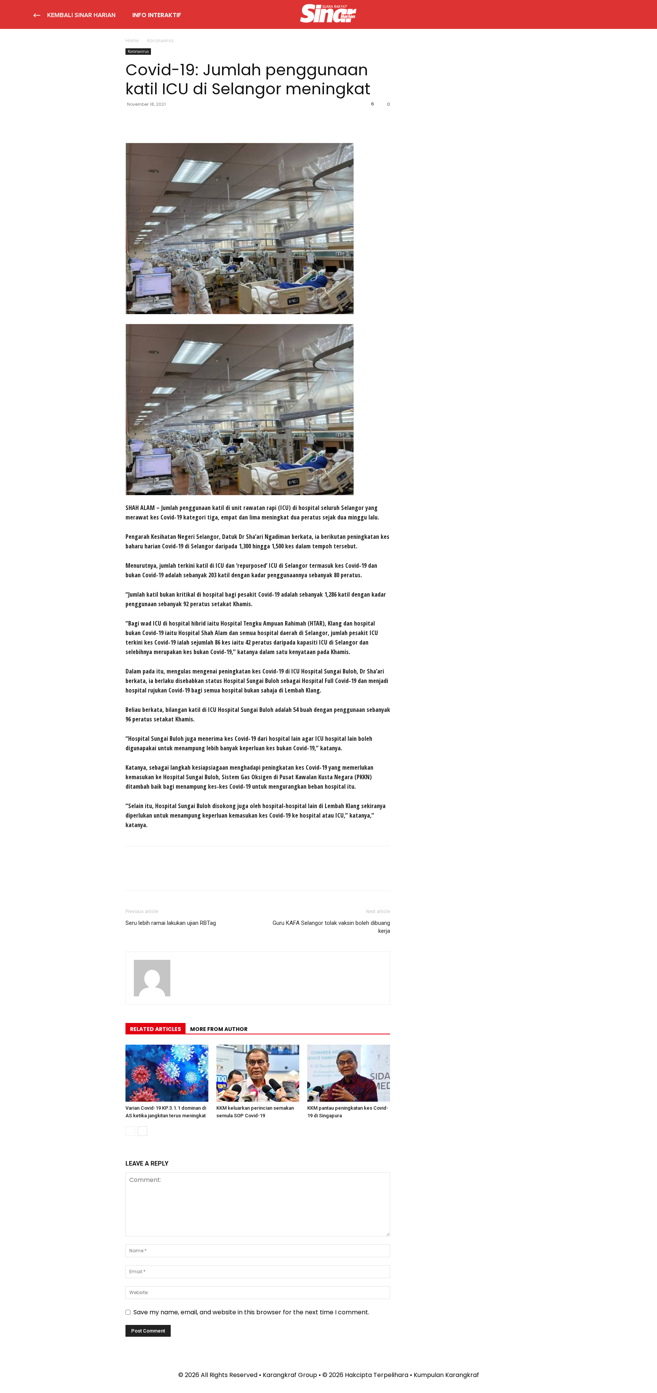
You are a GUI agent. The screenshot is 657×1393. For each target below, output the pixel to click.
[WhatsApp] (185, 121)
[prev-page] (130, 1131)
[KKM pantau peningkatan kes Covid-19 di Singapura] (348, 1073)
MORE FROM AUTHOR (219, 1029)
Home (132, 40)
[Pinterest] (168, 121)
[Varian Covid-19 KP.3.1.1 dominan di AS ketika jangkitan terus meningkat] (166, 1073)
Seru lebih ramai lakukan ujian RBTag (170, 923)
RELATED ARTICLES (155, 1029)
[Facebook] (133, 121)
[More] (203, 121)
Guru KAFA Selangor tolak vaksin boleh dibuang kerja (331, 927)
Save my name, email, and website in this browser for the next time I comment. (251, 1312)
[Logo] (328, 14)
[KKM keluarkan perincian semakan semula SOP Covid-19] (257, 1073)
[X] (150, 121)
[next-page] (142, 1131)
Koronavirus (138, 51)
